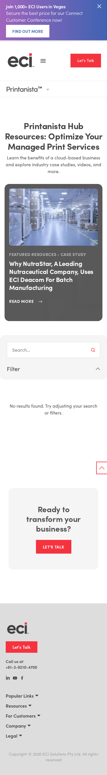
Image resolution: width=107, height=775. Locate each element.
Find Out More (27, 31)
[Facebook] (22, 678)
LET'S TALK (53, 547)
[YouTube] (15, 678)
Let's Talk (85, 60)
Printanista (24, 89)
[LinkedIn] (8, 678)
